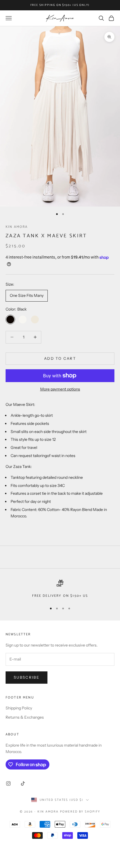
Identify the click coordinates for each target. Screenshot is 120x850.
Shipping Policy (19, 708)
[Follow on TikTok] (23, 783)
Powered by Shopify (80, 811)
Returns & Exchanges (25, 717)
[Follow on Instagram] (8, 783)
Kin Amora (17, 226)
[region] (60, 589)
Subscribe (26, 677)
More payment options (60, 389)
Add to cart (60, 358)
